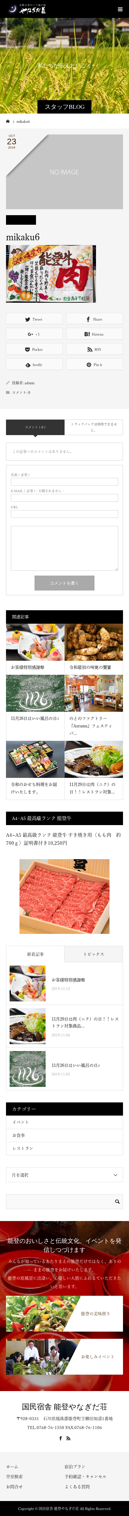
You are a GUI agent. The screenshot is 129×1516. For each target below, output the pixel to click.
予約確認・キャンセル (85, 1476)
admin (29, 383)
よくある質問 (77, 1487)
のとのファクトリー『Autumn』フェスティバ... (90, 725)
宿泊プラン (75, 1467)
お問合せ (14, 1487)
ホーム (12, 1467)
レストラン (22, 1148)
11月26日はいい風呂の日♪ (35, 718)
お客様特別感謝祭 (27, 667)
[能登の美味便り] (64, 1296)
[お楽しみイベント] (64, 1339)
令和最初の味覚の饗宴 (90, 667)
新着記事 (35, 954)
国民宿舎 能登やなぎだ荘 (64, 1407)
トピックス (93, 954)
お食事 (18, 1135)
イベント (20, 1122)
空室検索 (14, 1476)
